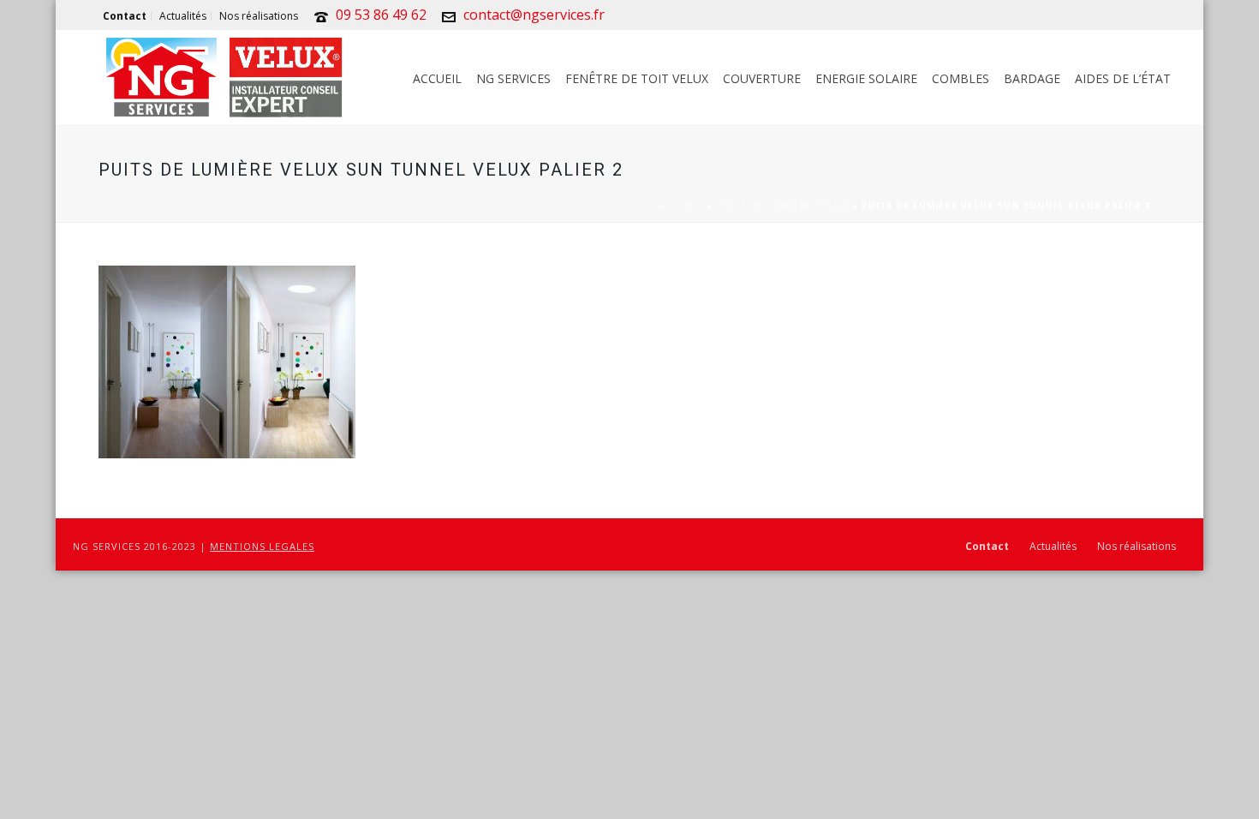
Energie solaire (866, 78)
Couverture (762, 78)
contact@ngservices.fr (534, 14)
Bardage (1032, 78)
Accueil (437, 78)
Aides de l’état (1123, 78)
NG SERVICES (513, 78)
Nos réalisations (1136, 546)
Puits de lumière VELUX (782, 206)
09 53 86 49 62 (381, 14)
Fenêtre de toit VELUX (636, 78)
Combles (960, 78)
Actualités (1053, 546)
